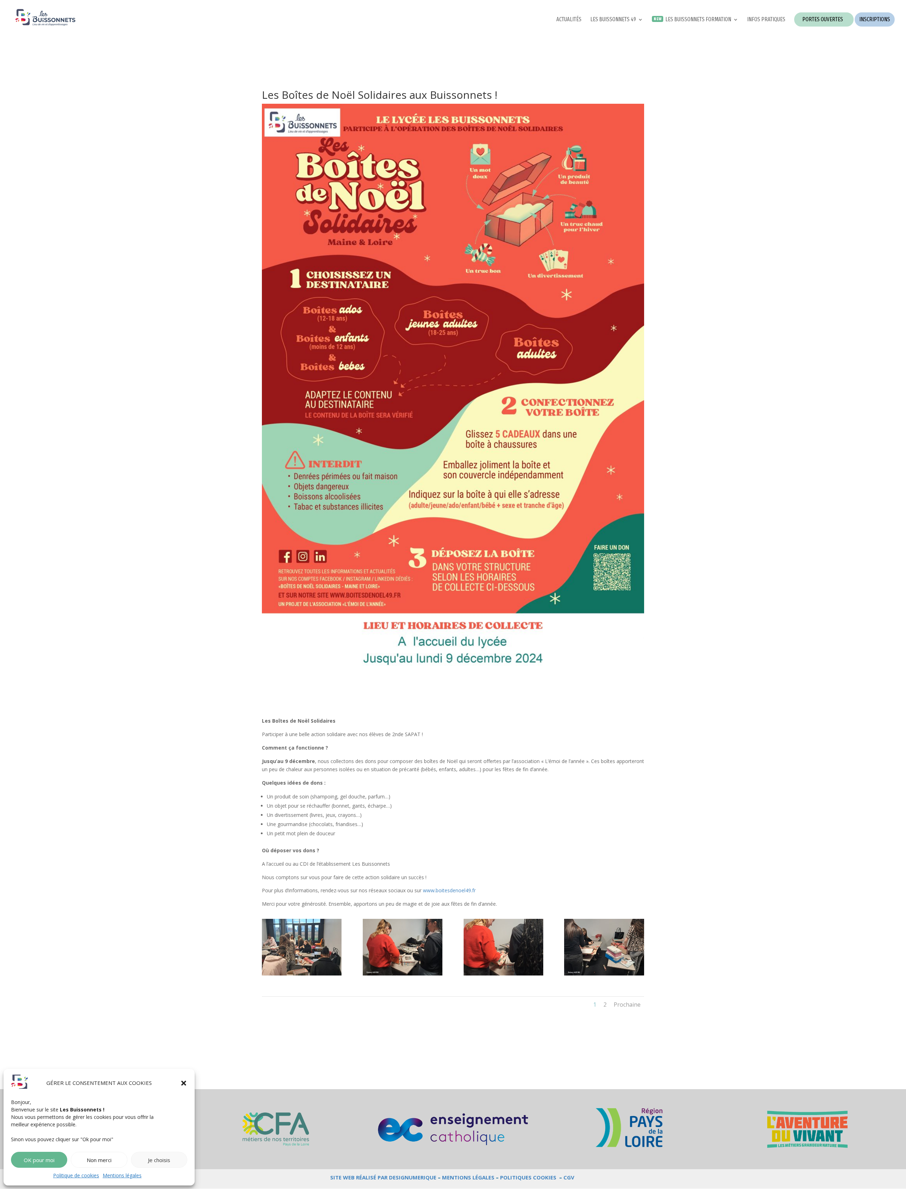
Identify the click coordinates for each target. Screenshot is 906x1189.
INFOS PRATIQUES (766, 20)
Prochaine (627, 1004)
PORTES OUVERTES (822, 19)
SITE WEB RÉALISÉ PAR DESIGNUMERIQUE (383, 1177)
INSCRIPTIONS (874, 19)
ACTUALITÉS (568, 20)
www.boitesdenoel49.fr (449, 890)
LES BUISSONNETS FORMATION (698, 20)
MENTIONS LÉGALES (468, 1177)
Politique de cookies (76, 1175)
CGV (568, 1177)
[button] (183, 1083)
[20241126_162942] (302, 975)
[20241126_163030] (604, 975)
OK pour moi (39, 1160)
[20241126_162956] (402, 975)
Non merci (99, 1160)
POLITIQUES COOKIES (528, 1177)
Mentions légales (122, 1175)
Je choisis (159, 1160)
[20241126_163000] (503, 975)
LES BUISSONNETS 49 (613, 20)
